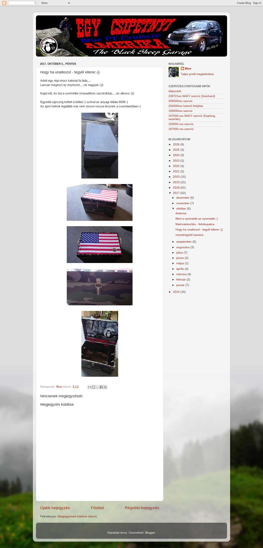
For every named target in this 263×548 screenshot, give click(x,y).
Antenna (180, 213)
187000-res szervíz (181, 129)
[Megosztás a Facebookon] (101, 387)
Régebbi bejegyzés (142, 508)
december (183, 197)
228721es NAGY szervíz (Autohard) (191, 96)
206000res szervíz (180, 101)
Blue (188, 68)
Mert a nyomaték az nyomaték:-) (196, 218)
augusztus (183, 247)
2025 (176, 149)
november (183, 203)
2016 (176, 291)
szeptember (184, 241)
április (180, 268)
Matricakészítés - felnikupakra (194, 224)
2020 (176, 176)
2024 (176, 155)
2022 (176, 166)
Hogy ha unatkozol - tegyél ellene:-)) (199, 229)
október (181, 208)
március (181, 274)
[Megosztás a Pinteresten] (105, 387)
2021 (176, 171)
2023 (176, 160)
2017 (176, 193)
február (181, 279)
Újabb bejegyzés (55, 508)
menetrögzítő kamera (189, 234)
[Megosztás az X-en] (97, 387)
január (180, 285)
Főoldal (97, 508)
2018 (176, 187)
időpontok (174, 91)
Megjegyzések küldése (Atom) (77, 516)
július (180, 252)
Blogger (150, 532)
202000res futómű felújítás (185, 106)
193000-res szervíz (181, 124)
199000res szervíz (180, 110)
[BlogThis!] (93, 387)
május (180, 263)
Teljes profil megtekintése (197, 74)
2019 (176, 182)
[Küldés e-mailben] (90, 387)
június (180, 258)
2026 (176, 144)
